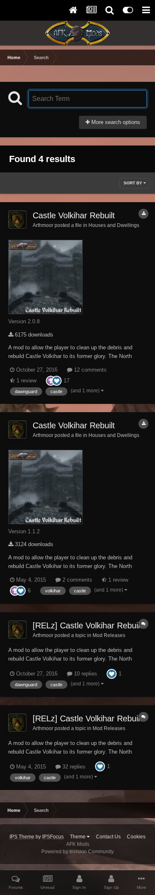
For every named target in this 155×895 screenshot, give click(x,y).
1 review (25, 380)
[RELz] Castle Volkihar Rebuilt (87, 625)
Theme (78, 837)
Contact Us (108, 837)
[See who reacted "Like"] (57, 380)
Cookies (136, 837)
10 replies (84, 674)
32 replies (73, 767)
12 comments (89, 370)
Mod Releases (109, 635)
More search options (115, 122)
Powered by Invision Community (77, 851)
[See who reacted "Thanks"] (51, 380)
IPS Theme (22, 837)
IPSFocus (53, 837)
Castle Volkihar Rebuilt (74, 215)
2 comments (76, 580)
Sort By (133, 183)
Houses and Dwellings (113, 225)
